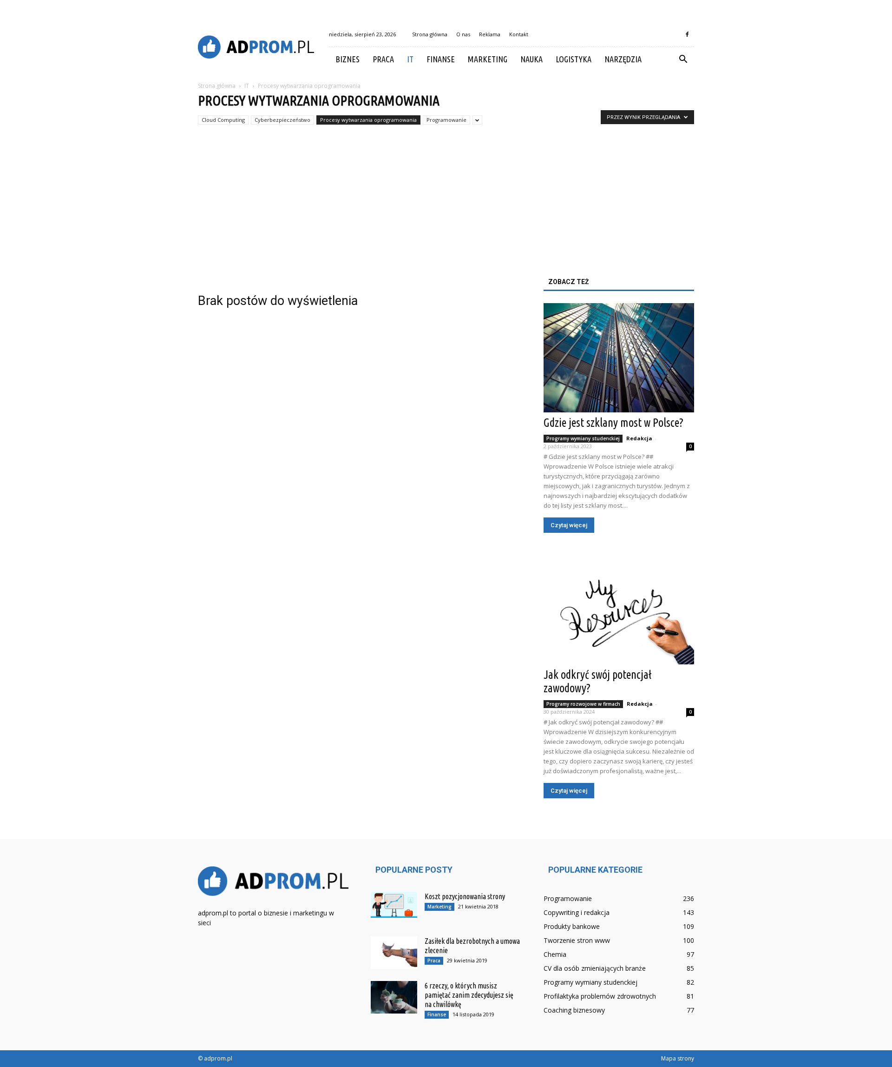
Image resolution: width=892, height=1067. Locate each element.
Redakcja (639, 438)
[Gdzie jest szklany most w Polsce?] (619, 357)
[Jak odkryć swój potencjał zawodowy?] (619, 609)
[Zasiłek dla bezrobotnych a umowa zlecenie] (394, 952)
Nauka (531, 59)
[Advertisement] (446, 208)
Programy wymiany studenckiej (583, 438)
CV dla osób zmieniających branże (595, 968)
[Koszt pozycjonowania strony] (394, 905)
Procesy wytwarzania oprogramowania (368, 119)
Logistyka (573, 59)
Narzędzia (623, 59)
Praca (383, 59)
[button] (683, 59)
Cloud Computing (223, 119)
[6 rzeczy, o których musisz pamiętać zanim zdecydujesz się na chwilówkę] (394, 997)
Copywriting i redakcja (577, 912)
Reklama (489, 34)
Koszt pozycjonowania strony (465, 896)
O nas (463, 34)
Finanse (440, 59)
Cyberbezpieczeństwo (282, 119)
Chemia (555, 954)
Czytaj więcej (569, 525)
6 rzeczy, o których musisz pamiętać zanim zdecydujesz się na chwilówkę (469, 994)
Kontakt (518, 34)
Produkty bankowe (572, 926)
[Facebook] (687, 34)
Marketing (487, 59)
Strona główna (429, 34)
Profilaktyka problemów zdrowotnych (600, 996)
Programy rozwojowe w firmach (583, 704)
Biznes (347, 59)
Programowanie (446, 119)
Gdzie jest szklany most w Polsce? (613, 422)
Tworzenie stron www (577, 940)
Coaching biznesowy (574, 1010)
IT (410, 59)
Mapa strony (677, 1058)
